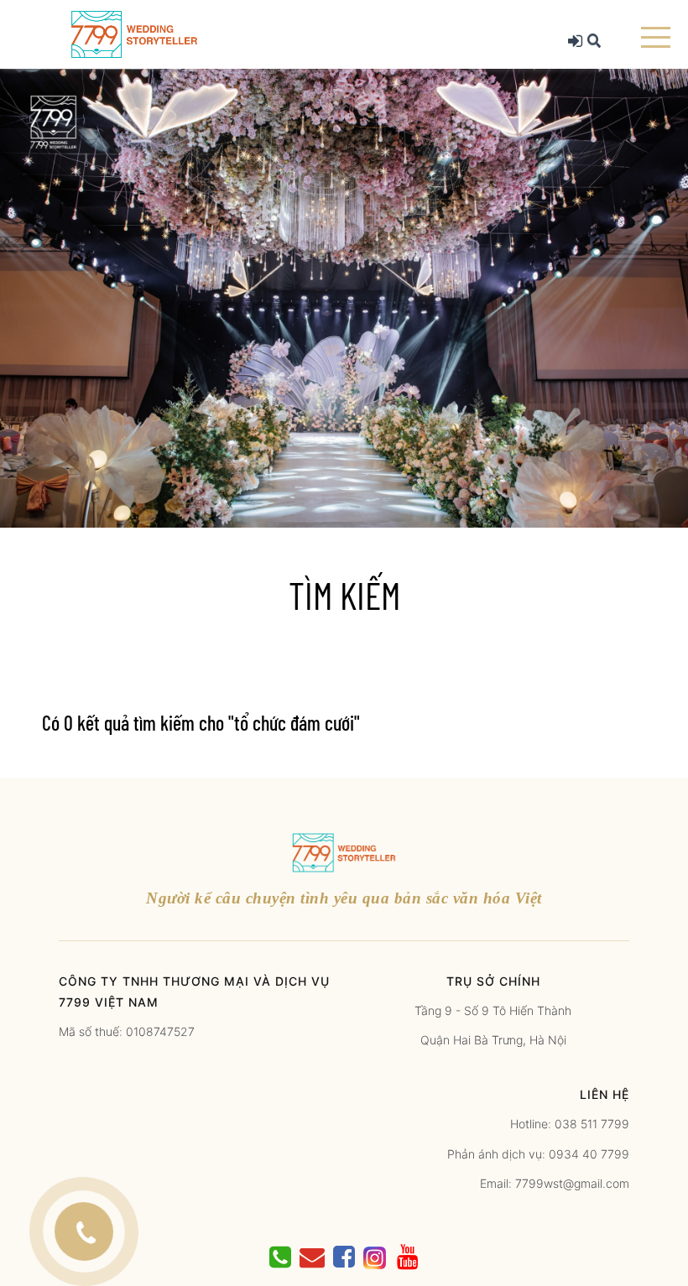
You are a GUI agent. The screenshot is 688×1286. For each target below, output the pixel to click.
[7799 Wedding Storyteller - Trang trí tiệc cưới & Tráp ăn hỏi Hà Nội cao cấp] (134, 33)
